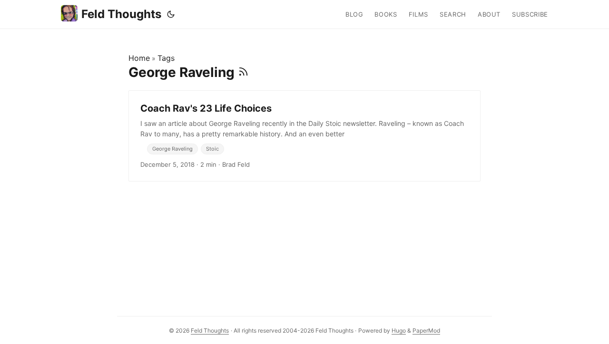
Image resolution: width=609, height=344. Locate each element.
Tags (166, 58)
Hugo (399, 330)
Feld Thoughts (121, 14)
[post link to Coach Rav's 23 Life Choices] (304, 136)
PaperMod (426, 330)
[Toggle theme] (171, 14)
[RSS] (243, 72)
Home (139, 58)
